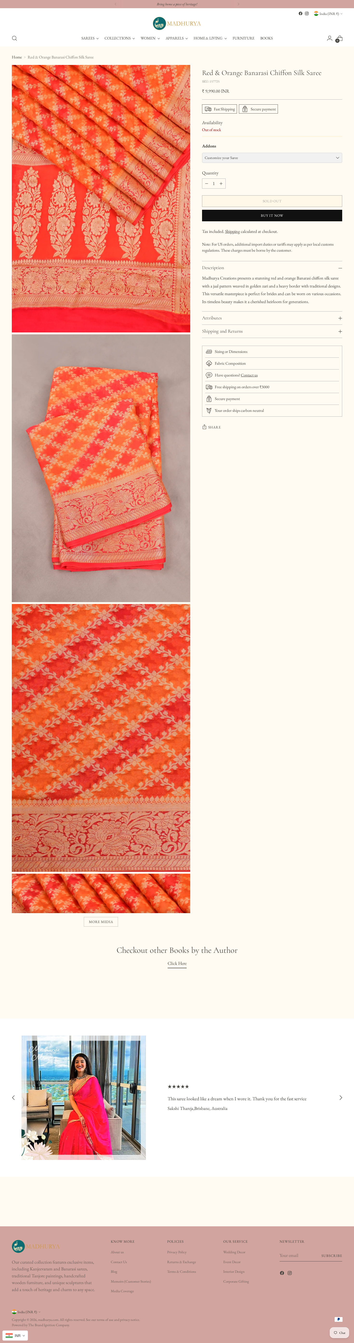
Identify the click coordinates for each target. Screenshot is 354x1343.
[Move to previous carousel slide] (13, 1097)
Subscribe (331, 1255)
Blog (114, 1271)
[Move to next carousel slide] (341, 1097)
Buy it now (272, 215)
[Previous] (115, 4)
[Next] (238, 4)
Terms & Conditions (181, 1271)
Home (17, 57)
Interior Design (234, 1271)
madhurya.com (48, 1319)
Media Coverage (122, 1291)
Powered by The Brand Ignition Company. (41, 1325)
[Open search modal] (14, 38)
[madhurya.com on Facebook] (300, 13)
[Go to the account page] (329, 38)
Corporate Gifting (236, 1281)
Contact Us (119, 1262)
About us (117, 1252)
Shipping (232, 231)
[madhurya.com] (177, 23)
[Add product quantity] (221, 183)
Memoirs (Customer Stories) (131, 1281)
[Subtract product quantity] (206, 183)
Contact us (249, 375)
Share (214, 427)
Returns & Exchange (181, 1262)
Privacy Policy (177, 1252)
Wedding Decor (234, 1252)
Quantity (210, 173)
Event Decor (232, 1262)
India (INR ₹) (329, 13)
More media (101, 921)
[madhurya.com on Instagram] (307, 13)
